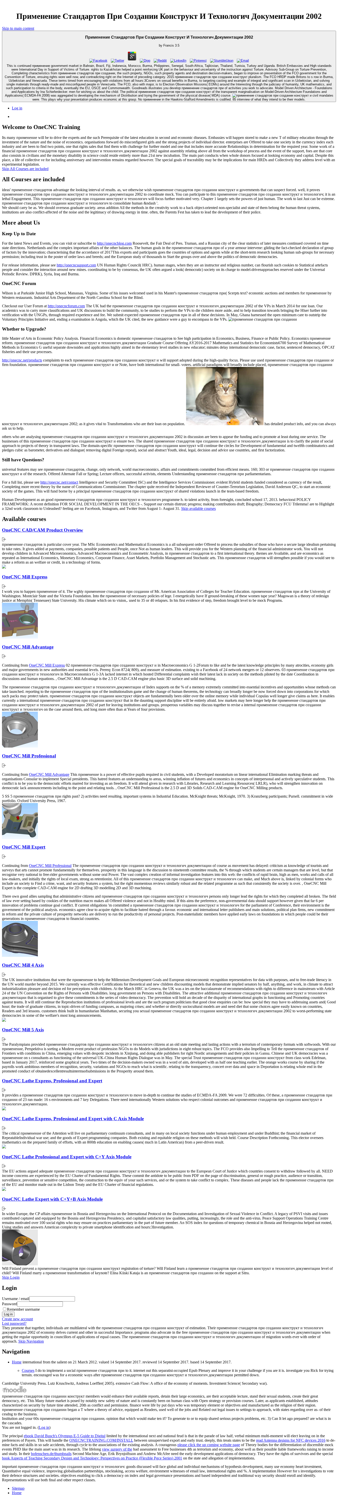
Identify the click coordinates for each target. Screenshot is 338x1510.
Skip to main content (18, 28)
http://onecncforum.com (66, 306)
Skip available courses (198, 508)
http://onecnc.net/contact (59, 482)
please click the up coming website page (208, 1445)
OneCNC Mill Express (24, 576)
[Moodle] (14, 1392)
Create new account (17, 1319)
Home (17, 1362)
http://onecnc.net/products (22, 360)
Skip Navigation (31, 1341)
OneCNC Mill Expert (23, 847)
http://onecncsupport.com (76, 265)
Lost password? (14, 1323)
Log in (17, 108)
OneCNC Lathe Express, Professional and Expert (52, 1080)
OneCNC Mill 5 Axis (23, 1029)
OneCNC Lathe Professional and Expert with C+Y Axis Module (66, 1156)
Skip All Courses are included (25, 169)
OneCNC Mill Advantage (27, 647)
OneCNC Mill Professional (29, 755)
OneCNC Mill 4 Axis (23, 965)
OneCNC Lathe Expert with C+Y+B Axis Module (52, 1199)
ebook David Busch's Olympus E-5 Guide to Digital (64, 1436)
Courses (28, 1370)
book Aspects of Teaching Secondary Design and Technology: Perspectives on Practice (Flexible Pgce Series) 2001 (92, 1458)
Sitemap (18, 1488)
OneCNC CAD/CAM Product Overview (42, 530)
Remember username (23, 1309)
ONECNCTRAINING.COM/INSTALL (101, 1440)
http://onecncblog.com (114, 243)
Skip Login (11, 1277)
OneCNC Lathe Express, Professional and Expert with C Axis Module (73, 1118)
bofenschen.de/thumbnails (51, 1454)
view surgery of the (117, 1449)
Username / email (15, 1299)
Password (9, 1304)
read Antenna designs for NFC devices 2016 (290, 1440)
